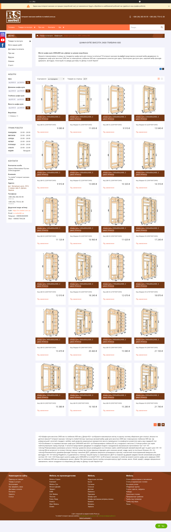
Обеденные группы (133, 487)
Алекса (52, 501)
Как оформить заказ (16, 487)
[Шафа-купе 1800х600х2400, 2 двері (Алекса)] (50, 322)
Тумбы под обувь (132, 501)
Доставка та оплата (16, 49)
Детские (91, 489)
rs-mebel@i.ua (18, 213)
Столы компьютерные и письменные (139, 479)
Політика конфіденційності (107, 516)
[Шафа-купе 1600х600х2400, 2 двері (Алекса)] (50, 266)
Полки (128, 504)
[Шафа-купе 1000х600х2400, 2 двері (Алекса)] (50, 99)
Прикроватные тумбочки (134, 497)
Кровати (91, 501)
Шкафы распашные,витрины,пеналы (100, 499)
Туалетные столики (133, 494)
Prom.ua (96, 514)
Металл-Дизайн (54, 487)
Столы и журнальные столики (136, 482)
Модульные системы (95, 479)
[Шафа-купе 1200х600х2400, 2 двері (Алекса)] (50, 155)
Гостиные (91, 484)
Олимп (51, 506)
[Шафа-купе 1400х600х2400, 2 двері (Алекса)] (50, 211)
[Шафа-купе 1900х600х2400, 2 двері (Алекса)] (116, 322)
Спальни (91, 487)
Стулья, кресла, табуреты (135, 489)
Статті (10, 65)
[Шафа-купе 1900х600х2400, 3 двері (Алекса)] (50, 378)
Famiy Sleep (53, 499)
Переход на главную (16, 479)
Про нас (41, 27)
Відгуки (11, 57)
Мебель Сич (53, 484)
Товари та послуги (25, 27)
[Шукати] (162, 27)
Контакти (51, 27)
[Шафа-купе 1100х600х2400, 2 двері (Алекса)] (116, 99)
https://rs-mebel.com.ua (21, 210)
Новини (11, 61)
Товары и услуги (14, 482)
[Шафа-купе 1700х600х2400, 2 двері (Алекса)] (116, 266)
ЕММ (51, 492)
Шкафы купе (92, 497)
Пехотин (52, 497)
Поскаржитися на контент (88, 516)
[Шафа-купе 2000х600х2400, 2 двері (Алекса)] (116, 378)
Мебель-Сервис (54, 479)
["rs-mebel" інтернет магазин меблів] (13, 17)
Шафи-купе (58, 36)
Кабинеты (91, 492)
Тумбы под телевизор (133, 499)
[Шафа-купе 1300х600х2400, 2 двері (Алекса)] (116, 155)
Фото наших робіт (15, 45)
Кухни (90, 482)
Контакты (12, 492)
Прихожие (91, 494)
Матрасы (91, 504)
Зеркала (91, 506)
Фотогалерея (13, 484)
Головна (11, 27)
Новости (12, 494)
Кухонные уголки (132, 484)
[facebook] (161, 69)
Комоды (129, 492)
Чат (163, 526)
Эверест (52, 489)
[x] (163, 69)
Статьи (11, 497)
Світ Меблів (53, 494)
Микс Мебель (54, 504)
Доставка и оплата (15, 489)
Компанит (52, 482)
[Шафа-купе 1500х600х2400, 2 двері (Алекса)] (116, 211)
